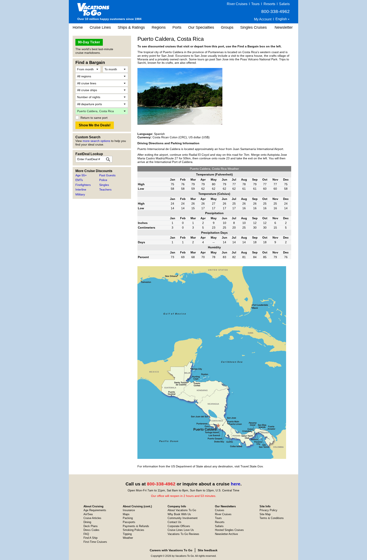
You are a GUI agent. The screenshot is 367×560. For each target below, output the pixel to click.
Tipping (127, 534)
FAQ (86, 534)
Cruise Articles (92, 518)
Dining (87, 522)
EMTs (79, 180)
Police (103, 180)
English (281, 19)
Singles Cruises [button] (253, 27)
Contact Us (174, 522)
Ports (176, 27)
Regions (159, 27)
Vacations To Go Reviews (183, 534)
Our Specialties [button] (201, 27)
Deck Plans (90, 526)
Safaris (284, 4)
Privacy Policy (268, 510)
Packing (128, 518)
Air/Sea (88, 514)
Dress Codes (91, 530)
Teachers (105, 189)
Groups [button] (227, 27)
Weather (128, 537)
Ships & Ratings (131, 27)
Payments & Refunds (136, 526)
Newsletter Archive (226, 534)
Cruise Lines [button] (100, 27)
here (235, 483)
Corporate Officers (179, 526)
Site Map (265, 514)
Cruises (219, 510)
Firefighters (83, 185)
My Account (262, 19)
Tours (255, 4)
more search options (96, 141)
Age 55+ (81, 175)
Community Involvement (183, 518)
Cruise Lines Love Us (181, 530)
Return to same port (93, 117)
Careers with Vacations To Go (171, 550)
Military (80, 194)
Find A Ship (90, 537)
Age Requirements (94, 510)
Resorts (269, 4)
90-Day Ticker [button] (89, 42)
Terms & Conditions (272, 518)
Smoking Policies (133, 530)
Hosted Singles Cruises (229, 530)
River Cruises (237, 4)
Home (78, 27)
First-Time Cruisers (95, 541)
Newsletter (284, 27)
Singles (104, 185)
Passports (129, 522)
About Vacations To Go (182, 510)
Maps (126, 514)
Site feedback (207, 550)
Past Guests (107, 175)
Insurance (129, 510)
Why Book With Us (179, 514)
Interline (80, 189)
